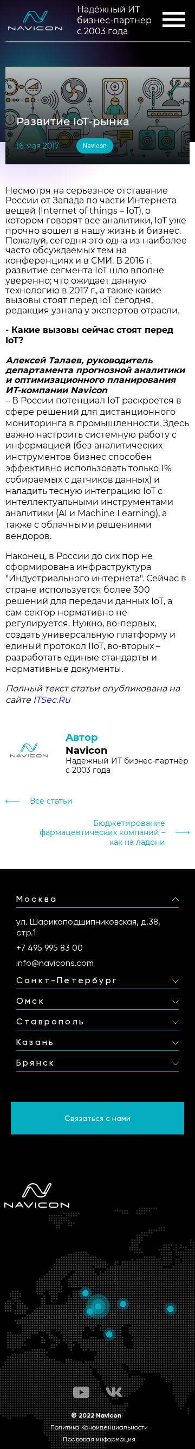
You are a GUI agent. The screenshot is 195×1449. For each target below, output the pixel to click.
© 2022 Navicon (96, 1415)
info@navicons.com (55, 963)
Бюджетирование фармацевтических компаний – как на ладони (102, 833)
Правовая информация (99, 1439)
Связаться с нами (97, 1118)
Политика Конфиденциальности (99, 1427)
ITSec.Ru (51, 700)
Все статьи (51, 801)
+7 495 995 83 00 (49, 948)
